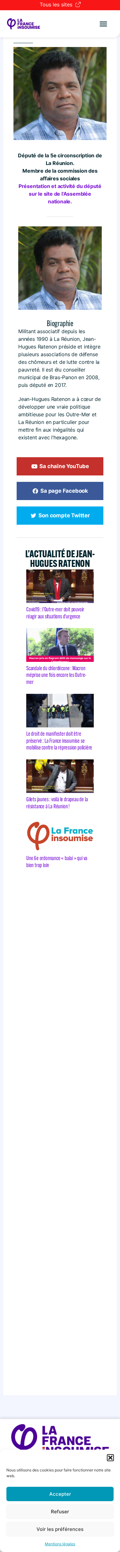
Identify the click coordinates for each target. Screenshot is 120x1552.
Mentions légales (60, 1543)
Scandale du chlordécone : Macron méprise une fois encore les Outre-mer (56, 675)
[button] (110, 1457)
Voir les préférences (60, 1529)
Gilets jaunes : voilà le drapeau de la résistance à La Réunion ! (57, 803)
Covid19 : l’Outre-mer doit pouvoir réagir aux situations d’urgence (55, 613)
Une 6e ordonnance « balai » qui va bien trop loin (56, 862)
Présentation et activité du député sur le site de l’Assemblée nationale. (60, 194)
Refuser (60, 1512)
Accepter (60, 1494)
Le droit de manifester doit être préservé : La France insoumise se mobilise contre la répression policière (59, 740)
